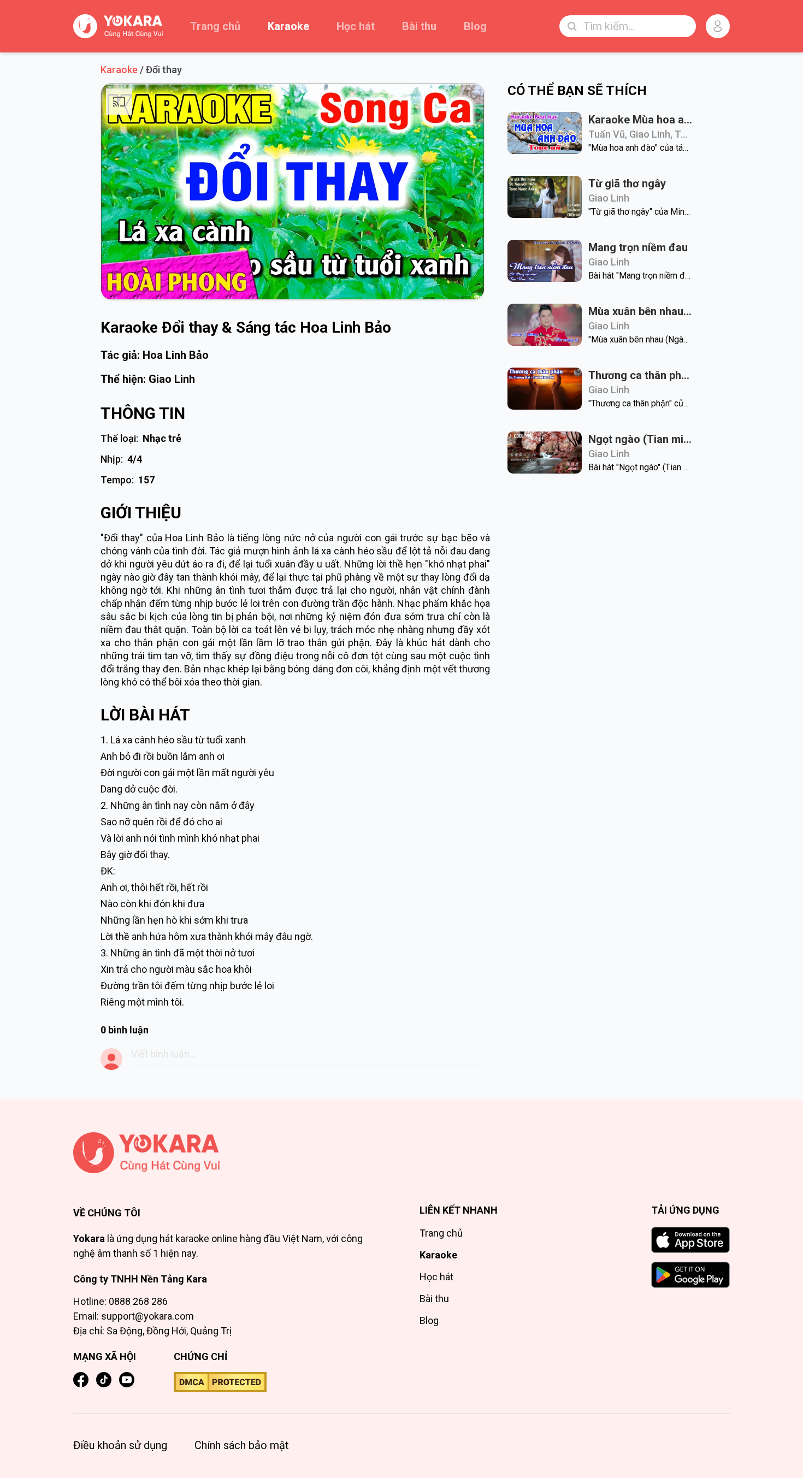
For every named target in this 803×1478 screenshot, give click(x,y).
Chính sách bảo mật (241, 1445)
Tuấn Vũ (606, 134)
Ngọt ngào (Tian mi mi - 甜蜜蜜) (640, 439)
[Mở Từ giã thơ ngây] (544, 197)
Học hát (355, 26)
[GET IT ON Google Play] (690, 1275)
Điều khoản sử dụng (120, 1445)
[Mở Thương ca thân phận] (544, 389)
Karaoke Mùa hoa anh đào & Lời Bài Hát (640, 119)
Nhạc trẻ (162, 438)
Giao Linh (172, 379)
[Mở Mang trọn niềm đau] (544, 261)
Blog (475, 26)
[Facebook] (80, 1379)
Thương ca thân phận (640, 375)
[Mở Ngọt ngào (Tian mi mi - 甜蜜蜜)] (544, 452)
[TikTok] (103, 1379)
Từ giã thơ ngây (627, 183)
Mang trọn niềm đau (638, 247)
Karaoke (288, 26)
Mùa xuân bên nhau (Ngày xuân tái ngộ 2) (640, 311)
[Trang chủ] (228, 1152)
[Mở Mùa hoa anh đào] (544, 133)
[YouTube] (126, 1379)
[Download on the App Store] (690, 1240)
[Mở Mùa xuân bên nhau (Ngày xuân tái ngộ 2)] (544, 325)
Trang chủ (215, 26)
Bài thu (419, 26)
